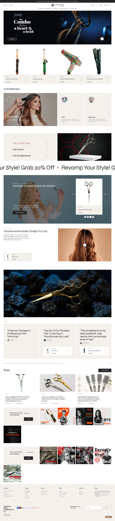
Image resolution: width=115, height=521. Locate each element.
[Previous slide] (106, 363)
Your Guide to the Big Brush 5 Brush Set (102, 490)
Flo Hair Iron (15, 257)
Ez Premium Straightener (94, 350)
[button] (11, 5)
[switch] (96, 5)
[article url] (21, 383)
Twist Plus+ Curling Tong (12, 79)
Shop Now (76, 1)
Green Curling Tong (37, 79)
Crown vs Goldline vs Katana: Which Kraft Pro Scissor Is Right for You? (53, 399)
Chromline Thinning (83, 209)
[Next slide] (110, 363)
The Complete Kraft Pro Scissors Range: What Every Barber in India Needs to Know (17, 399)
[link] (17, 61)
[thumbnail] (98, 39)
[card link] (28, 256)
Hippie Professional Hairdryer (67, 79)
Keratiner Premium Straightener (95, 79)
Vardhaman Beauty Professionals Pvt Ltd (7, 515)
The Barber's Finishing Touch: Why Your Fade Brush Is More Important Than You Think (89, 399)
